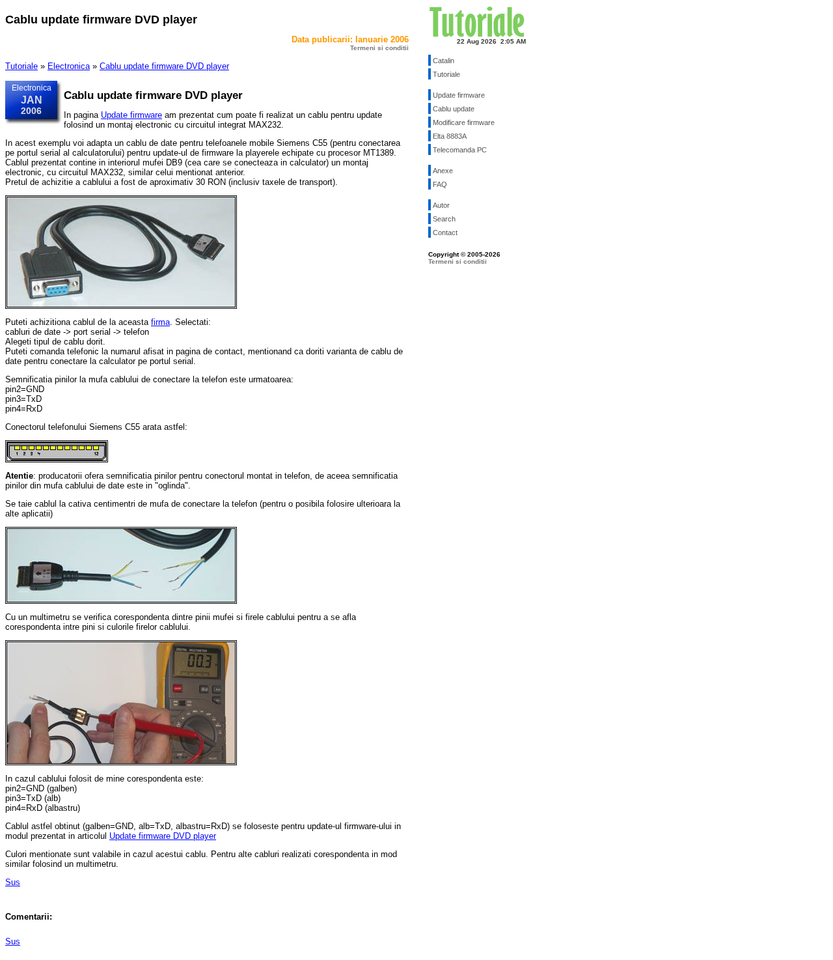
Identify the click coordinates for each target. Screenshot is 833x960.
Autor (441, 205)
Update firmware (131, 115)
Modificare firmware (464, 122)
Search (444, 219)
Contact (445, 232)
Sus (12, 882)
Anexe (443, 171)
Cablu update (453, 109)
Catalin (443, 60)
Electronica (69, 66)
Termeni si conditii (379, 47)
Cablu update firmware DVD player (164, 66)
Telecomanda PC (460, 150)
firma (160, 322)
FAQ (440, 184)
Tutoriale (21, 66)
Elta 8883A (450, 136)
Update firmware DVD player (162, 836)
